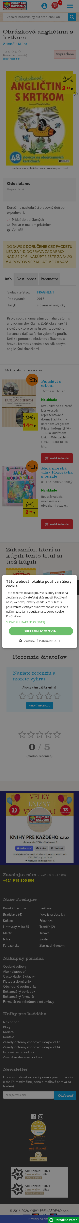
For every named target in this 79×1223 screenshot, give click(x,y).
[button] (39, 622)
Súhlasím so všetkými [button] (41, 631)
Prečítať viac (14, 616)
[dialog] (39, 611)
